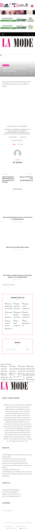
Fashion (5, 65)
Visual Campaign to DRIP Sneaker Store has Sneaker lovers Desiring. (8, 179)
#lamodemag (13, 137)
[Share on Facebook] (31, 72)
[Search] (32, 34)
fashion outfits (17, 140)
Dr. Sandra (8, 74)
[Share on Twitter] (31, 74)
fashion (23, 137)
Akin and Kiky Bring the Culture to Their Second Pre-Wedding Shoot (17, 218)
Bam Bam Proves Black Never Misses (17, 247)
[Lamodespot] (17, 42)
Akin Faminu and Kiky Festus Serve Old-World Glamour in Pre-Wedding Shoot (17, 276)
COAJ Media (28, 522)
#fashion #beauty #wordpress (17, 126)
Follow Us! (9, 328)
